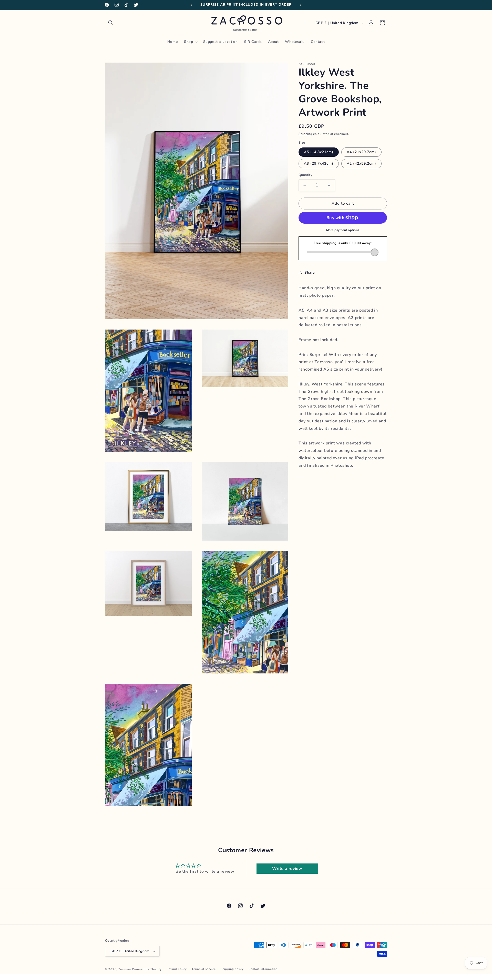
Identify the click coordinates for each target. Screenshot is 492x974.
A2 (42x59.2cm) (361, 163)
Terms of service (204, 969)
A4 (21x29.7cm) (361, 152)
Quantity (305, 175)
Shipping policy (232, 969)
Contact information (263, 969)
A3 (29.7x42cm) (318, 163)
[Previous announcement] (191, 5)
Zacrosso (124, 969)
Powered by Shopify (147, 969)
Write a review (287, 868)
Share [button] (309, 272)
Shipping (305, 134)
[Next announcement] (300, 5)
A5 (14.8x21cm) (318, 152)
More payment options (343, 230)
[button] (110, 22)
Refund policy (177, 969)
